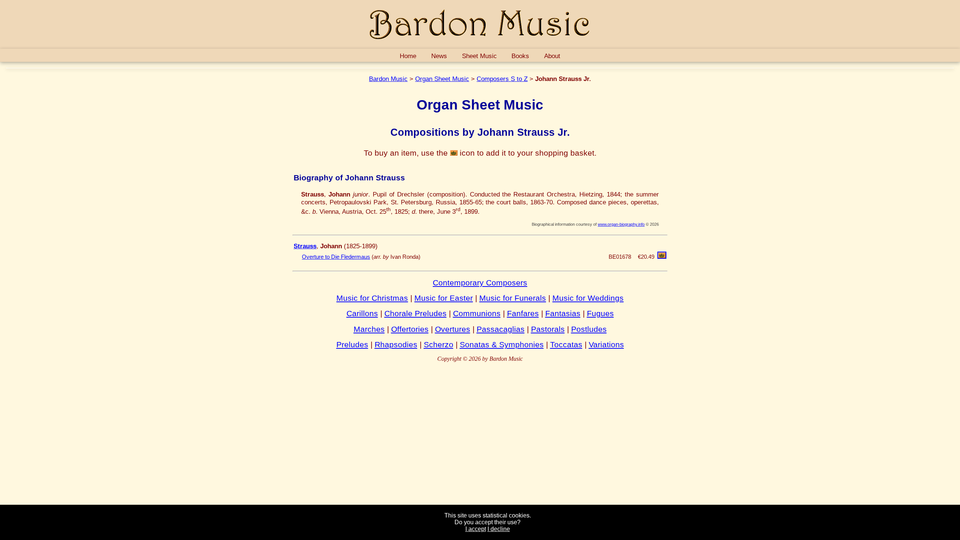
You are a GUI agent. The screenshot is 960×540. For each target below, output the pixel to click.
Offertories (410, 329)
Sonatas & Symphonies (502, 344)
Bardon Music (388, 78)
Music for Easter (443, 298)
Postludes (589, 329)
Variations (606, 344)
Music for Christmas (372, 298)
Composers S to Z (502, 78)
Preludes (352, 344)
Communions (477, 313)
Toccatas (566, 344)
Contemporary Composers (480, 282)
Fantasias (562, 313)
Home (408, 56)
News (439, 56)
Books (520, 56)
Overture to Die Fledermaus (336, 257)
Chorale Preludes (415, 313)
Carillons (362, 313)
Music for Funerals (512, 298)
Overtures (452, 329)
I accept (475, 529)
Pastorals (548, 329)
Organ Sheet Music (442, 78)
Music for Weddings (588, 298)
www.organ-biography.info (621, 224)
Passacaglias (501, 329)
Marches (369, 329)
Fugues (600, 313)
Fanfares (523, 313)
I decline (499, 529)
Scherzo (438, 344)
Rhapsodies (396, 344)
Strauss (305, 246)
